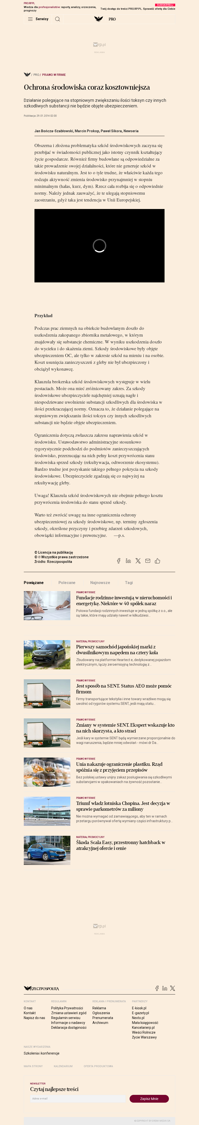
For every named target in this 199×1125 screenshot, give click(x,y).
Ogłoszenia (101, 1013)
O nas (28, 1008)
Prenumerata (102, 1018)
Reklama (99, 1008)
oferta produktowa (98, 1066)
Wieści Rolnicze (144, 1032)
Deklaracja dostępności (68, 1027)
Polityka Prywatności (67, 1008)
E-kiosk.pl (139, 1008)
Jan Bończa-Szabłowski (53, 131)
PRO (112, 19)
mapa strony (33, 1066)
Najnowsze (100, 582)
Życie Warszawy (144, 1037)
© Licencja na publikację (53, 552)
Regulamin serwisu (65, 1018)
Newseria (131, 131)
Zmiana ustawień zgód (68, 1013)
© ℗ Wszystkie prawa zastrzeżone (61, 557)
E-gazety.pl (140, 1013)
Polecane (67, 582)
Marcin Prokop (87, 131)
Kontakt (30, 1013)
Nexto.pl (138, 1018)
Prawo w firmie (54, 75)
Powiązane (34, 582)
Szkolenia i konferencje (41, 1053)
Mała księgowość (145, 1023)
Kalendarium (63, 1066)
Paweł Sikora (111, 131)
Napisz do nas (34, 1018)
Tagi (129, 582)
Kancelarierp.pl (143, 1027)
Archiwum (100, 1023)
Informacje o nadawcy (68, 1023)
